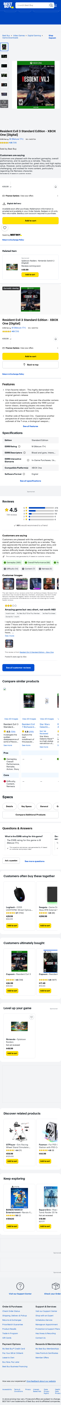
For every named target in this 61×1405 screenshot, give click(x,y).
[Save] (4, 227)
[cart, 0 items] (55, 5)
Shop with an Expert (44, 1315)
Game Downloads (10, 37)
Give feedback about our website (41, 1381)
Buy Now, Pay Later (10, 1362)
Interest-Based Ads (37, 1390)
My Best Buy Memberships (47, 1348)
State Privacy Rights (46, 1391)
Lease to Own (8, 1357)
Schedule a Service (44, 1320)
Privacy (28, 1389)
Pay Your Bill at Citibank (12, 1353)
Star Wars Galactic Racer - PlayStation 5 (46, 725)
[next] (56, 631)
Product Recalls (9, 1329)
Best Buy (6, 35)
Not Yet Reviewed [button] (44, 732)
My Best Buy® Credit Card (13, 1348)
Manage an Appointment (47, 1324)
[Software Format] (24, 474)
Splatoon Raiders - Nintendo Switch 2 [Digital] (37, 262)
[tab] (9, 806)
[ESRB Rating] (19, 446)
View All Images (11, 719)
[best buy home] (9, 5)
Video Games (19, 35)
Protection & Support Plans (48, 1329)
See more (8, 745)
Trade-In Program (10, 1333)
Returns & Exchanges (11, 1320)
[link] (18, 667)
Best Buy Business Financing (14, 1366)
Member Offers (42, 1357)
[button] (56, 187)
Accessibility (7, 1389)
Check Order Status (11, 1311)
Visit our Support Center (46, 1311)
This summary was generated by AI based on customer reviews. (28, 556)
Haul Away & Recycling (46, 1333)
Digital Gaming (34, 35)
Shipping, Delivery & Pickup (14, 1315)
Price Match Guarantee (12, 1324)
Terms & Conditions (18, 1390)
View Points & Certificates (47, 1353)
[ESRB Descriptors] (24, 452)
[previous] (4, 631)
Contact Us (40, 1338)
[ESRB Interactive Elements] (28, 460)
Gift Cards (6, 1338)
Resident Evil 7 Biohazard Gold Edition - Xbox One (29, 725)
